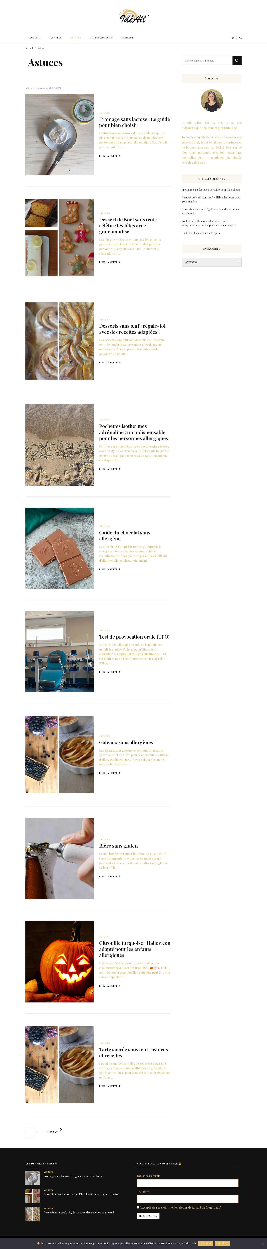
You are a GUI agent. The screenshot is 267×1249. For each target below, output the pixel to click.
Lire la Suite (108, 155)
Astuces (104, 112)
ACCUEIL (34, 37)
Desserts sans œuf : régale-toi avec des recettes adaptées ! (132, 328)
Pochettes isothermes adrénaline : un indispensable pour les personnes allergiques (133, 432)
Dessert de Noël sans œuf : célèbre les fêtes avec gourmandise (128, 225)
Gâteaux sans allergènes (126, 742)
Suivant (52, 1132)
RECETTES (55, 37)
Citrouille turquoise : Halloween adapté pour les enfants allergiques (135, 949)
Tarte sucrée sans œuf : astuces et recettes (133, 1052)
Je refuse (222, 1243)
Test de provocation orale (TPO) (134, 636)
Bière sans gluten (118, 845)
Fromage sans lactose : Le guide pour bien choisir (134, 122)
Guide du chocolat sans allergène (124, 535)
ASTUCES (75, 37)
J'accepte (205, 1243)
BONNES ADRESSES (101, 37)
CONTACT (128, 37)
